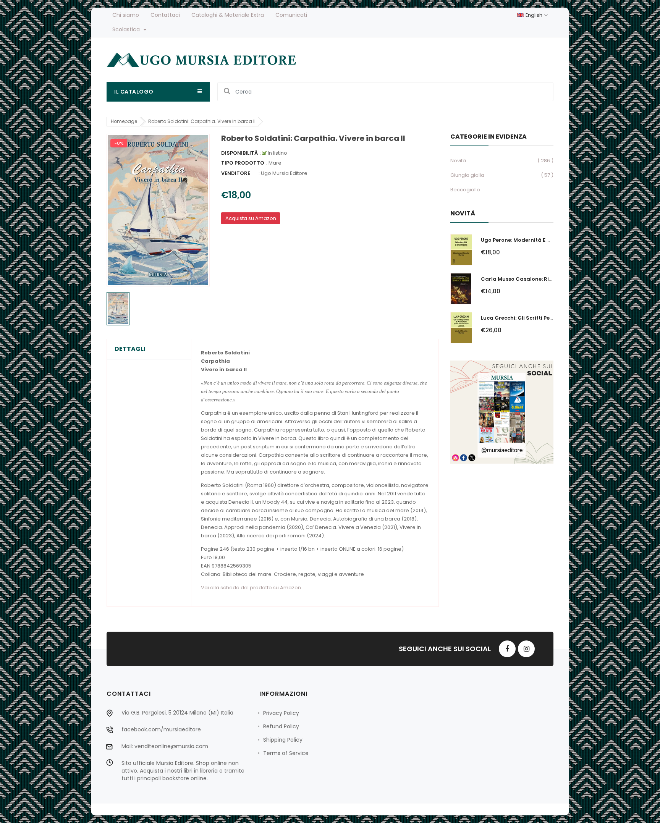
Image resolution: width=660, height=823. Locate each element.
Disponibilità (239, 153)
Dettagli (130, 349)
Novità (458, 160)
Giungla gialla (467, 175)
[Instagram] (526, 648)
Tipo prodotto (242, 163)
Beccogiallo (465, 189)
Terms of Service (286, 753)
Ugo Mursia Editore (284, 173)
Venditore (235, 173)
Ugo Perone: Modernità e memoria (526, 240)
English (535, 15)
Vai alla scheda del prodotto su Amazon (251, 587)
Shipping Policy (282, 740)
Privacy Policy (281, 713)
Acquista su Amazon (250, 218)
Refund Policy (281, 726)
